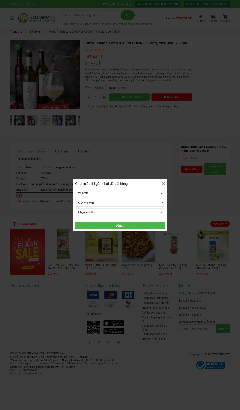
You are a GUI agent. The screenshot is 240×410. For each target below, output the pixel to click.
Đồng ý (120, 225)
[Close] (163, 183)
